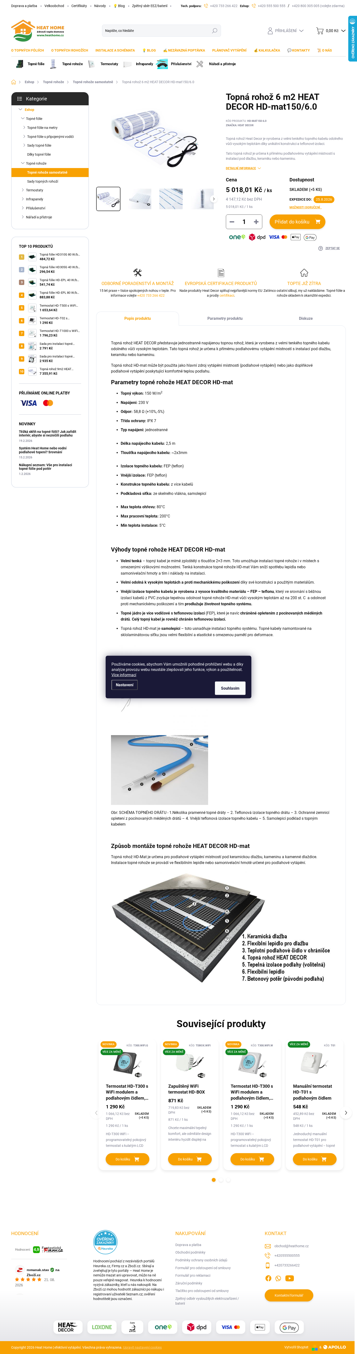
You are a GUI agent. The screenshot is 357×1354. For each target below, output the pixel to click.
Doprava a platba (24, 6)
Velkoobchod (54, 6)
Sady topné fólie (39, 145)
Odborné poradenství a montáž (138, 283)
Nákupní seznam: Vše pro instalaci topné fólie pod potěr (45, 467)
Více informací (123, 675)
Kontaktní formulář (289, 1295)
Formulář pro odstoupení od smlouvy (203, 1268)
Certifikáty (79, 6)
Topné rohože (36, 163)
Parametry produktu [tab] (225, 318)
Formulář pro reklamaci (192, 1275)
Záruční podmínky (188, 1283)
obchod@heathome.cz (291, 1246)
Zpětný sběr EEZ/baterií (149, 6)
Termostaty (34, 190)
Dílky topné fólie (39, 154)
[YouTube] (289, 1277)
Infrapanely (34, 199)
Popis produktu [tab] (137, 318)
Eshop (29, 110)
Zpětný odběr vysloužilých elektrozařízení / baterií (207, 1301)
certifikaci (226, 295)
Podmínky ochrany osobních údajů (201, 1260)
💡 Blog (119, 6)
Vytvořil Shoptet (296, 1347)
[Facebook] (268, 1277)
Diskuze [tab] (306, 318)
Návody (100, 6)
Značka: (240, 125)
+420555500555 (287, 1255)
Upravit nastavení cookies (142, 1347)
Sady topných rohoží (42, 181)
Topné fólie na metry (42, 128)
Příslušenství (35, 208)
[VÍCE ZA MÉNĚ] (314, 1063)
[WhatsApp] (278, 1277)
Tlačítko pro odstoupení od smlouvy (202, 1291)
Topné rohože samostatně (47, 172)
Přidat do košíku (292, 222)
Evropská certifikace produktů (221, 283)
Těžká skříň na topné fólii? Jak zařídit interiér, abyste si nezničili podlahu (47, 433)
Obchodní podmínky (190, 1252)
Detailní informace (241, 168)
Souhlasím (230, 688)
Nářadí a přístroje (39, 217)
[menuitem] (29, 50)
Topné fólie (34, 119)
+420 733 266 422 (151, 295)
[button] (213, 1180)
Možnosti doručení (305, 207)
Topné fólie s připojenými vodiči (50, 137)
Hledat (215, 31)
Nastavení (124, 685)
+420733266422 (287, 1265)
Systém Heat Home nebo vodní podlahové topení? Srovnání (43, 450)
